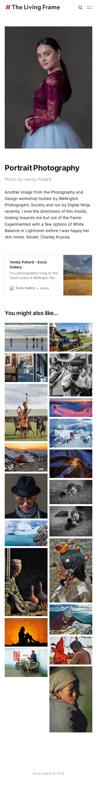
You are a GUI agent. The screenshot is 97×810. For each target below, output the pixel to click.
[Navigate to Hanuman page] (70, 650)
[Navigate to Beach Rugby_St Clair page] (26, 337)
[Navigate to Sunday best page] (70, 570)
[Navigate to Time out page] (26, 662)
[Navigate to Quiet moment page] (26, 582)
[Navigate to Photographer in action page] (70, 492)
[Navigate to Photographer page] (70, 521)
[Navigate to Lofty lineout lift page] (26, 412)
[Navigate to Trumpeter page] (70, 374)
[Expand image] (40, 344)
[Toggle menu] (89, 7)
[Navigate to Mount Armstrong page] (70, 433)
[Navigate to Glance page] (70, 699)
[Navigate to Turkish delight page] (26, 632)
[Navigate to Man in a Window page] (26, 367)
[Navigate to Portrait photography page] (26, 496)
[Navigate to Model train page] (70, 337)
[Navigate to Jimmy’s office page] (70, 619)
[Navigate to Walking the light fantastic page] (70, 407)
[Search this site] (80, 7)
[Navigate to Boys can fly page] (26, 533)
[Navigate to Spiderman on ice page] (26, 457)
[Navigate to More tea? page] (70, 463)
